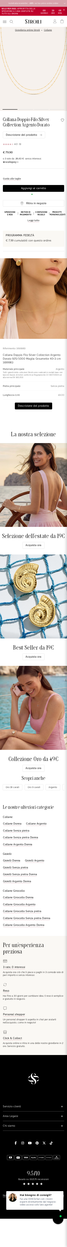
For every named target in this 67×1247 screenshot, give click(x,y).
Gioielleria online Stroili (27, 30)
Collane (48, 30)
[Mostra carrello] (62, 21)
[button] (33, 216)
